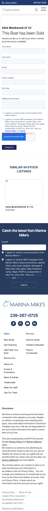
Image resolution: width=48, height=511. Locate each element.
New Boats (9, 340)
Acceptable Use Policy (12, 503)
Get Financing (10, 345)
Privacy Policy (16, 441)
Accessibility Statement (13, 499)
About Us (8, 364)
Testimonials (9, 382)
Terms (19, 278)
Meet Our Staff (11, 387)
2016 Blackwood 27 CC (19, 207)
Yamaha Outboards (35, 345)
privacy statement (10, 460)
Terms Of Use (25, 492)
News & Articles (11, 377)
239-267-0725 (40, 3)
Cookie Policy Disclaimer (13, 496)
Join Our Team (10, 392)
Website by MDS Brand (12, 508)
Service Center (33, 340)
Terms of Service (34, 441)
